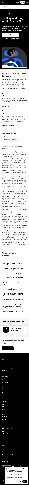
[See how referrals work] (2, 111)
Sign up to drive (7, 348)
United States (5, 11)
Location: (4, 137)
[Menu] (27, 2)
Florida (12, 11)
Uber (3, 2)
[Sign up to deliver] (2, 93)
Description (5, 144)
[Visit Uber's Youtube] (6, 455)
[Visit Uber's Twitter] (12, 455)
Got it (24, 481)
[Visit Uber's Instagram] (9, 455)
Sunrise (18, 11)
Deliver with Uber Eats (8, 96)
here (21, 477)
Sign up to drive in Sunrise (10, 35)
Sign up (23, 2)
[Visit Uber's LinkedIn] (2, 455)
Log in (17, 2)
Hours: (3, 139)
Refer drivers (5, 114)
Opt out (19, 481)
